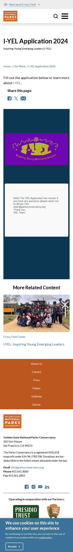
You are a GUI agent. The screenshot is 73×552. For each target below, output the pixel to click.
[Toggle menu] (65, 16)
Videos (36, 388)
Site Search (56, 16)
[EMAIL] (23, 98)
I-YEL (17, 83)
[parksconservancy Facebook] (27, 486)
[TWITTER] (16, 98)
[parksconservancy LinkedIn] (47, 486)
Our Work (19, 66)
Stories (36, 404)
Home (7, 66)
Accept (12, 546)
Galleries (36, 396)
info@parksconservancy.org (27, 467)
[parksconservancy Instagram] (33, 486)
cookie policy (45, 537)
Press (36, 380)
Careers (36, 371)
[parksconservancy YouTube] (40, 486)
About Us (36, 363)
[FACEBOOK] (9, 98)
